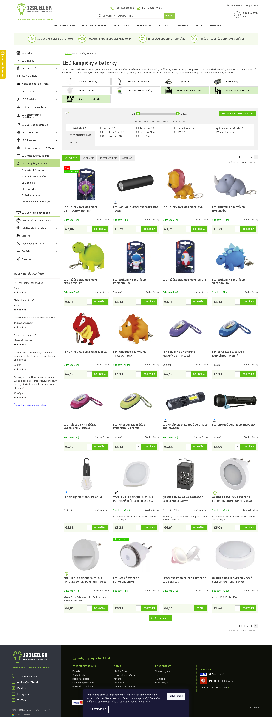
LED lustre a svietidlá (34, 107)
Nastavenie (98, 709)
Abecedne (127, 158)
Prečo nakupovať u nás (125, 675)
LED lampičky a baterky (35, 163)
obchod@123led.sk (27, 682)
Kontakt (215, 25)
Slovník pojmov (162, 671)
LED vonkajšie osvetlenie (36, 213)
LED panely (28, 91)
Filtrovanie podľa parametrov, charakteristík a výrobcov (158, 121)
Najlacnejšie (71, 158)
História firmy (120, 671)
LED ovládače (29, 68)
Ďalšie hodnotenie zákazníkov (30, 405)
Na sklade (73, 112)
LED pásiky (28, 61)
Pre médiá (119, 682)
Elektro (26, 236)
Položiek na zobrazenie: (237, 113)
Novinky (26, 259)
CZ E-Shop (254, 707)
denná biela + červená (113, 132)
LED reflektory (30, 132)
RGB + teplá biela (224, 132)
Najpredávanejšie (108, 158)
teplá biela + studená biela (229, 128)
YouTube (22, 700)
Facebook (22, 688)
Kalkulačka (121, 25)
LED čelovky (29, 183)
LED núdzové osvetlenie (35, 155)
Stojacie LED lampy (33, 170)
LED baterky (29, 189)
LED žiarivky (29, 99)
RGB (181, 132)
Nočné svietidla (31, 195)
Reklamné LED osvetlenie (36, 220)
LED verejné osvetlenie (35, 125)
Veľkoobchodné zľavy (125, 686)
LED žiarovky (29, 140)
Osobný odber (79, 675)
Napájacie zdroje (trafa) (35, 84)
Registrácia (252, 5)
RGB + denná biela (111, 136)
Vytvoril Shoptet (22, 715)
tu (148, 701)
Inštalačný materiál (33, 243)
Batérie (26, 251)
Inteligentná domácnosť (36, 228)
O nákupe (182, 25)
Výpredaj (27, 53)
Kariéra (117, 678)
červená (144, 136)
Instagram (23, 694)
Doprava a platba (80, 678)
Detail (200, 608)
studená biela (185, 128)
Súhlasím (176, 696)
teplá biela (108, 128)
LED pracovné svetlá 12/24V (38, 148)
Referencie (144, 25)
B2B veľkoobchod (94, 25)
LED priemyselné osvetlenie (31, 116)
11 (250, 157)
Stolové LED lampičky (34, 176)
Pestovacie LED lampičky (36, 201)
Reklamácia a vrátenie (83, 686)
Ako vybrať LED (64, 25)
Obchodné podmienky (83, 682)
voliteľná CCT (147, 132)
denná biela (147, 128)
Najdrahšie (88, 158)
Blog (199, 25)
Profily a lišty (29, 76)
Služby (163, 25)
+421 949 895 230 (27, 676)
